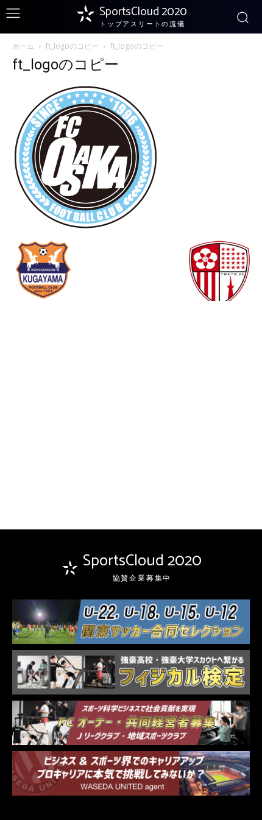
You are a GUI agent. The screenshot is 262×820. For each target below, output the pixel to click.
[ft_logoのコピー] (85, 227)
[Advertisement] (131, 393)
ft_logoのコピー (72, 46)
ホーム (23, 46)
